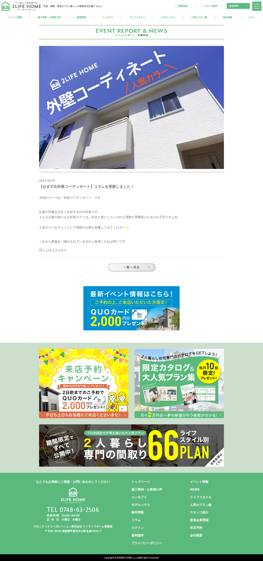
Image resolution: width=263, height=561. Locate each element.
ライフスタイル (137, 17)
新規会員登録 (199, 520)
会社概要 (196, 535)
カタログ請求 (211, 5)
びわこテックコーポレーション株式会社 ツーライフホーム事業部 (73, 526)
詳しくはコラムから (53, 250)
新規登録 (183, 5)
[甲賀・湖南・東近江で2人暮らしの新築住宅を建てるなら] (21, 6)
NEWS (194, 489)
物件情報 (227, 17)
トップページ (141, 482)
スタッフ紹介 (199, 512)
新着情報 (81, 17)
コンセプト (107, 17)
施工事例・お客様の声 (49, 17)
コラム (136, 520)
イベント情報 (15, 17)
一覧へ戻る (131, 267)
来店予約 (233, 5)
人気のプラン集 (199, 17)
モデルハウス (168, 17)
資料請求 (138, 535)
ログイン (138, 527)
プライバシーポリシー (147, 543)
